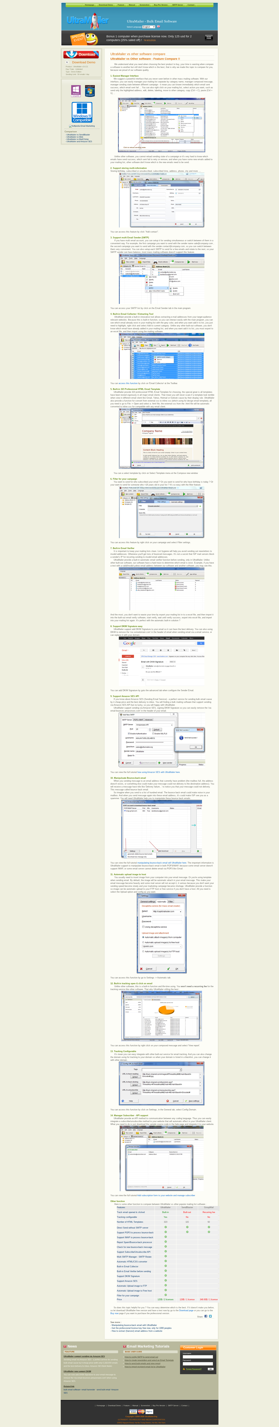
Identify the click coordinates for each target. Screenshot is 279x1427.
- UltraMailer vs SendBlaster (77, 135)
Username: (187, 1353)
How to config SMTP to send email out (141, 1357)
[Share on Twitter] (210, 1316)
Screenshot (144, 5)
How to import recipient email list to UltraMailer (145, 1367)
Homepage (89, 5)
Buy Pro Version (161, 5)
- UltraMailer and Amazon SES (78, 141)
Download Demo (106, 5)
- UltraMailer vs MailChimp (77, 139)
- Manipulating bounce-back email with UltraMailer (133, 1325)
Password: (187, 1360)
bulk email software (72, 1390)
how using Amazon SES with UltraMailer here (158, 772)
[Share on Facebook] (206, 1316)
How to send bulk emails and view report (142, 1363)
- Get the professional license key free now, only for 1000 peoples (141, 1328)
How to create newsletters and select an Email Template (149, 1360)
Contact (191, 5)
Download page (186, 1310)
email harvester (88, 1390)
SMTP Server (177, 5)
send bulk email (103, 1390)
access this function (128, 383)
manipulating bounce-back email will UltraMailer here (161, 863)
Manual (132, 5)
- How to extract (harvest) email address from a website (136, 1331)
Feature (121, 5)
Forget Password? (194, 1369)
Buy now (114, 1313)
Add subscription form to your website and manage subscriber (166, 1195)
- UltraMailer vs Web (74, 137)
